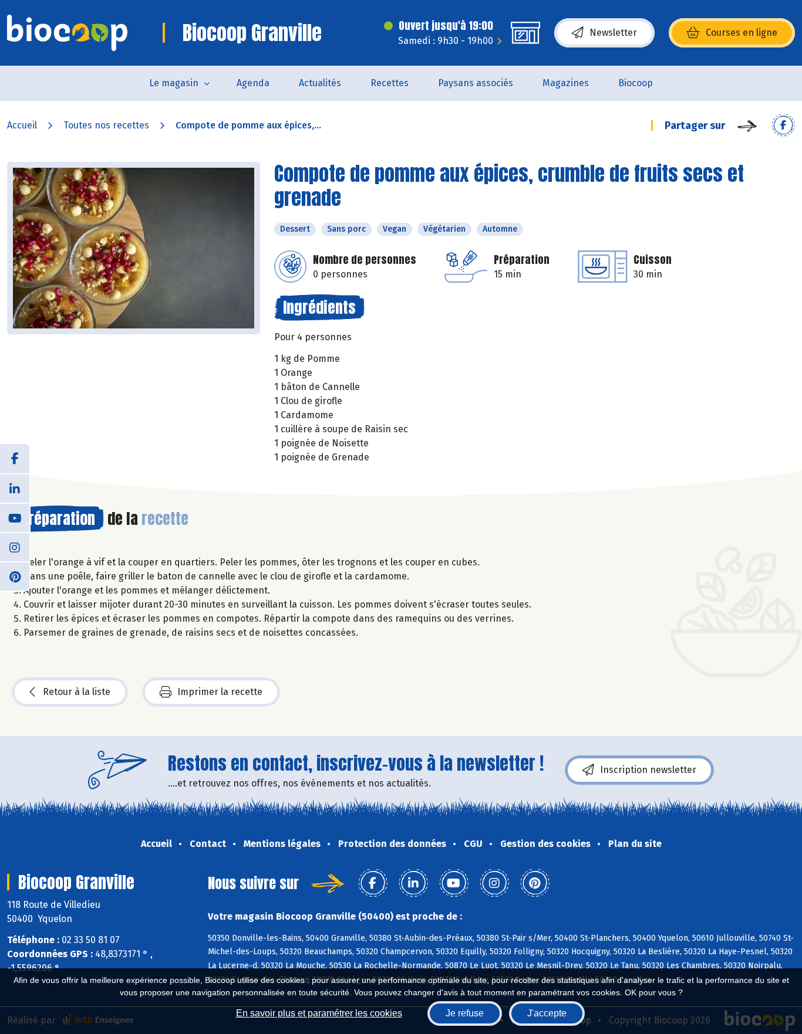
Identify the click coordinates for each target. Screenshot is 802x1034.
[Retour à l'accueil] (67, 33)
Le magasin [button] (173, 83)
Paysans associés (475, 83)
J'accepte (547, 1013)
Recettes (389, 83)
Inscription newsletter (648, 769)
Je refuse (465, 1013)
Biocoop (635, 83)
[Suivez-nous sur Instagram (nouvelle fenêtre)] (14, 546)
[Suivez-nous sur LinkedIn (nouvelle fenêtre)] (14, 488)
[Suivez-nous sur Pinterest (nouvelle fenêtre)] (14, 576)
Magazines (565, 83)
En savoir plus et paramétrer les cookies (319, 1013)
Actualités (320, 83)
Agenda (253, 83)
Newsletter (613, 32)
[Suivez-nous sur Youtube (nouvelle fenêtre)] (14, 517)
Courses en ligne (741, 32)
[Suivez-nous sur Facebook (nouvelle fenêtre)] (14, 458)
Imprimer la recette (219, 691)
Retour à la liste (76, 691)
